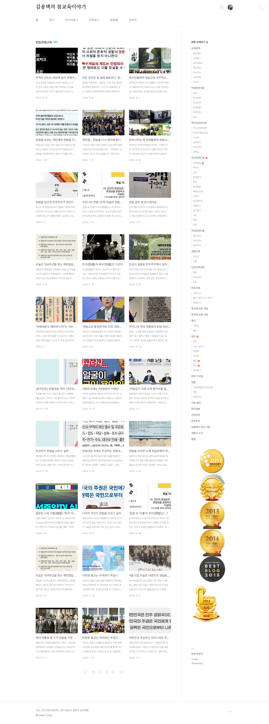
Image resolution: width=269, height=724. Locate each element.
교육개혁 (197, 77)
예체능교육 (198, 191)
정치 (193, 336)
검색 (222, 7)
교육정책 (195, 48)
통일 (193, 439)
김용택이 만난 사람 (200, 427)
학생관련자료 (197, 87)
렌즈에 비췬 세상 (199, 314)
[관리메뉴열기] (262, 6)
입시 (195, 117)
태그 (51, 20)
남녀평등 (197, 107)
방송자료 (195, 287)
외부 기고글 (197, 376)
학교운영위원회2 (200, 132)
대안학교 (197, 245)
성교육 (196, 82)
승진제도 (197, 53)
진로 (195, 282)
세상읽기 (197, 370)
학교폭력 (197, 98)
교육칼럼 (197, 163)
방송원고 (197, 302)
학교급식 (197, 102)
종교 (193, 320)
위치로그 (94, 20)
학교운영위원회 (200, 128)
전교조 (196, 256)
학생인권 (197, 112)
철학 (195, 272)
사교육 (196, 137)
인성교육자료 (197, 267)
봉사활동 (197, 186)
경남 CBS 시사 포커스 (203, 297)
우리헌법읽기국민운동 (203, 387)
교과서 (196, 196)
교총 (195, 261)
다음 (121, 672)
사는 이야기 (198, 346)
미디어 (196, 356)
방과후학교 (198, 201)
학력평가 (197, 177)
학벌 (195, 220)
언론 (195, 224)
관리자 (133, 20)
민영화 (196, 351)
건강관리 (195, 414)
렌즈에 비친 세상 (199, 308)
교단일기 (197, 210)
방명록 (114, 20)
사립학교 (197, 205)
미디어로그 (71, 20)
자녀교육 (197, 147)
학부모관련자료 (199, 122)
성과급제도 (198, 63)
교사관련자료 (198, 157)
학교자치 (197, 72)
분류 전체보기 (198, 42)
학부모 (196, 167)
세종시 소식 (197, 433)
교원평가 (197, 58)
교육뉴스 (197, 293)
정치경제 (195, 408)
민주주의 (195, 420)
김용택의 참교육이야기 (61, 7)
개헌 (195, 392)
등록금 (196, 151)
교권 (195, 215)
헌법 (193, 382)
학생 (195, 93)
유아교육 (197, 240)
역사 (195, 365)
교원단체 (195, 251)
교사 (195, 172)
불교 (195, 330)
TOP (230, 712)
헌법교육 (197, 397)
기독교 (196, 325)
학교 (195, 182)
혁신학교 (197, 67)
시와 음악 (196, 402)
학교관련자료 (197, 230)
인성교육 (197, 277)
